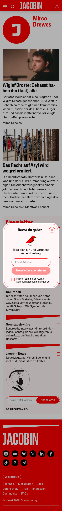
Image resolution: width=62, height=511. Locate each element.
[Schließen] (52, 230)
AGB (39, 279)
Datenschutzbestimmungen (31, 282)
